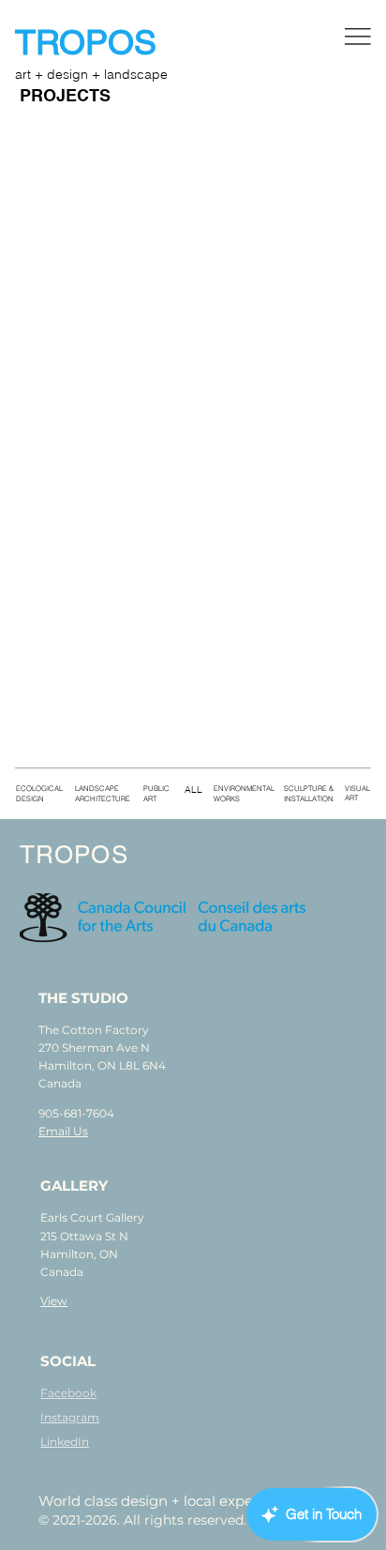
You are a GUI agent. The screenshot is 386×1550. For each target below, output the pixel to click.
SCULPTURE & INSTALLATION (309, 793)
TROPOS (90, 42)
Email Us (63, 1131)
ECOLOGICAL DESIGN (39, 793)
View (53, 1301)
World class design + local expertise (160, 1501)
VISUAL (357, 788)
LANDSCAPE (97, 788)
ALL (193, 789)
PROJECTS (65, 96)
